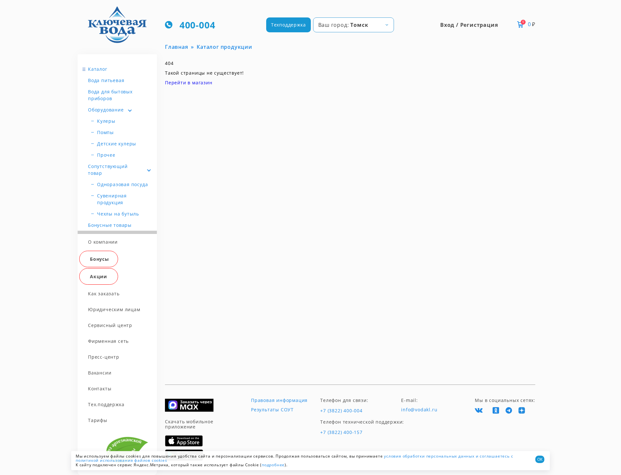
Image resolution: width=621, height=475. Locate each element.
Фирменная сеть (108, 341)
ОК (539, 459)
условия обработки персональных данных (429, 456)
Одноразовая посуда (122, 184)
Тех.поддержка (106, 404)
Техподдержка (288, 25)
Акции (98, 276)
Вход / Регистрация (469, 25)
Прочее (106, 155)
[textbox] (353, 25)
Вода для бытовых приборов (110, 95)
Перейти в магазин (188, 82)
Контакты (99, 388)
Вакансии (99, 373)
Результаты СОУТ (272, 409)
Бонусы (99, 259)
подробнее (273, 465)
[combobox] (353, 24)
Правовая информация (279, 400)
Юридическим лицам (114, 309)
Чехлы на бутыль (118, 214)
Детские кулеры (116, 144)
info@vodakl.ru (419, 409)
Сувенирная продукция (112, 199)
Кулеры (106, 121)
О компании (103, 242)
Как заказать (104, 293)
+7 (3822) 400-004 (341, 410)
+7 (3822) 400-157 (341, 432)
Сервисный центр (110, 325)
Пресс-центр (103, 357)
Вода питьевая (106, 80)
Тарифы (97, 420)
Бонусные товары (110, 225)
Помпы (105, 132)
